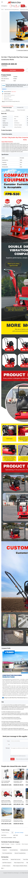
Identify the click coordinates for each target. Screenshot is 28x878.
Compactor (4, 850)
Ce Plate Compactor (6, 865)
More (2, 868)
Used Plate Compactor (6, 862)
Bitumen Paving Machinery (20, 853)
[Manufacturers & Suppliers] (14, 2)
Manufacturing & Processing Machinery (12, 9)
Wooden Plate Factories (15, 859)
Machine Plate (5, 859)
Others (14, 837)
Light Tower (15, 835)
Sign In (3, 101)
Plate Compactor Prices (19, 862)
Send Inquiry (13, 70)
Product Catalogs (19, 832)
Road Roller (3, 835)
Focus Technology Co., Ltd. (16, 872)
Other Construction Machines (7, 837)
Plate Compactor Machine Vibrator (20, 865)
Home (2, 9)
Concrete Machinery (14, 850)
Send (12, 759)
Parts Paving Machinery (7, 853)
